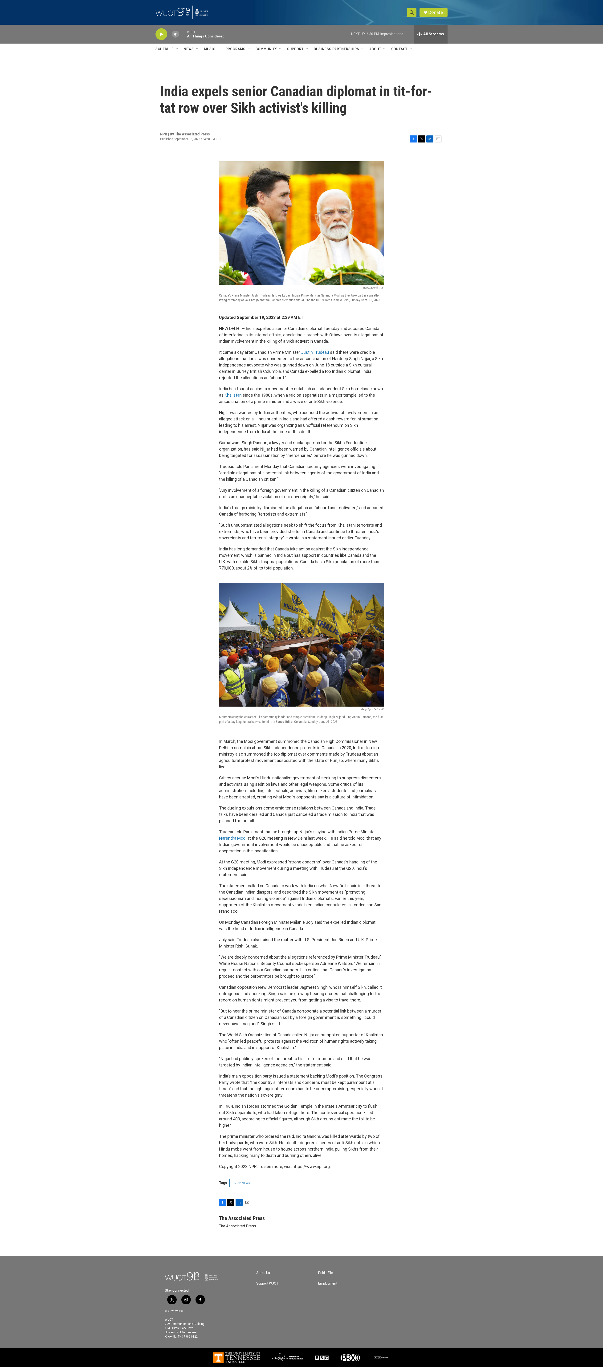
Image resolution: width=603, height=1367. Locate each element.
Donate (435, 12)
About (375, 49)
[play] (161, 34)
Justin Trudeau (315, 352)
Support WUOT (267, 1283)
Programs (235, 49)
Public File (325, 1273)
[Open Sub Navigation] (177, 49)
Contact (399, 49)
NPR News (242, 1183)
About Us (263, 1273)
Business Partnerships (336, 49)
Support (295, 49)
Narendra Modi (232, 838)
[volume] (175, 34)
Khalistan (233, 395)
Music (209, 49)
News (189, 49)
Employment (327, 1283)
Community (266, 49)
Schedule (164, 49)
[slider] (183, 34)
